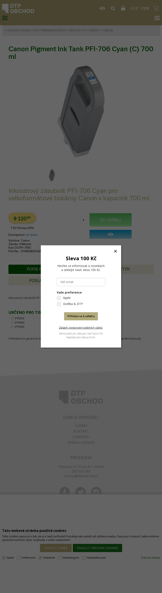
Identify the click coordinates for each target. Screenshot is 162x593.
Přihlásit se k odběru (81, 316)
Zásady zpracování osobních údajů (81, 327)
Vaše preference (69, 293)
